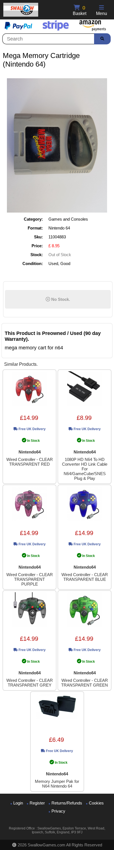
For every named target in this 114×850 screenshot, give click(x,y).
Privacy (58, 811)
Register (37, 803)
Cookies (96, 803)
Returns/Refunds (66, 803)
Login (18, 803)
